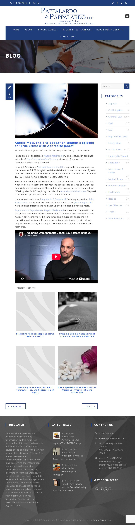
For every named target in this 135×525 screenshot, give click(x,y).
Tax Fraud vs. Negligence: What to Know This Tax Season (68, 455)
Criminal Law (24, 150)
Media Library (68, 150)
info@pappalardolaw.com (112, 438)
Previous (16, 406)
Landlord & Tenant (118, 156)
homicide (85, 150)
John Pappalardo (83, 202)
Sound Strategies (102, 520)
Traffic (111, 211)
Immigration (114, 143)
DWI (110, 123)
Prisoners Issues (117, 185)
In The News (55, 150)
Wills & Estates (116, 218)
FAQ (110, 129)
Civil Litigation (115, 110)
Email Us (36, 3)
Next (89, 406)
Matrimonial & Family (115, 171)
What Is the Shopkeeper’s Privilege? (64, 471)
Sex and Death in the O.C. (51, 167)
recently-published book (73, 191)
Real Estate (114, 192)
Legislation (114, 162)
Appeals (112, 103)
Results (112, 198)
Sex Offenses (115, 205)
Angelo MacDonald (54, 155)
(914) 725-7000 (20, 3)
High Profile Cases (39, 150)
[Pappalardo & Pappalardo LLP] (67, 16)
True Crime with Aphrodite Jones (42, 159)
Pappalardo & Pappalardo (53, 199)
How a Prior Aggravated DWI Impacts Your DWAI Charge (67, 440)
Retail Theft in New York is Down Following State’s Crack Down (69, 487)
